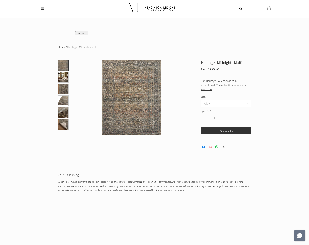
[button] (269, 8)
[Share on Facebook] (203, 147)
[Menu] (42, 9)
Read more (206, 89)
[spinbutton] (209, 118)
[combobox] (226, 103)
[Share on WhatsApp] (217, 147)
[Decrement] (204, 118)
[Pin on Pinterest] (210, 147)
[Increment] (214, 118)
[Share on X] (224, 147)
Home (61, 47)
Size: (204, 96)
